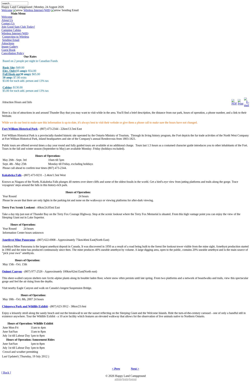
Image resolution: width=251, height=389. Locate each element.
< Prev (116, 368)
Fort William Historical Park (20, 128)
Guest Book (8, 49)
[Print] (240, 101)
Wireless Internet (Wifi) (37, 10)
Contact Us (8, 23)
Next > (135, 368)
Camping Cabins (11, 30)
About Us (7, 20)
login (125, 379)
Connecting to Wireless (15, 36)
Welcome (6, 10)
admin (118, 379)
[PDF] (234, 101)
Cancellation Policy (12, 53)
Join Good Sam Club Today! (18, 26)
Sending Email (10, 40)
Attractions (7, 43)
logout (133, 379)
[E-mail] (246, 101)
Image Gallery (9, 46)
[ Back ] (6, 372)
